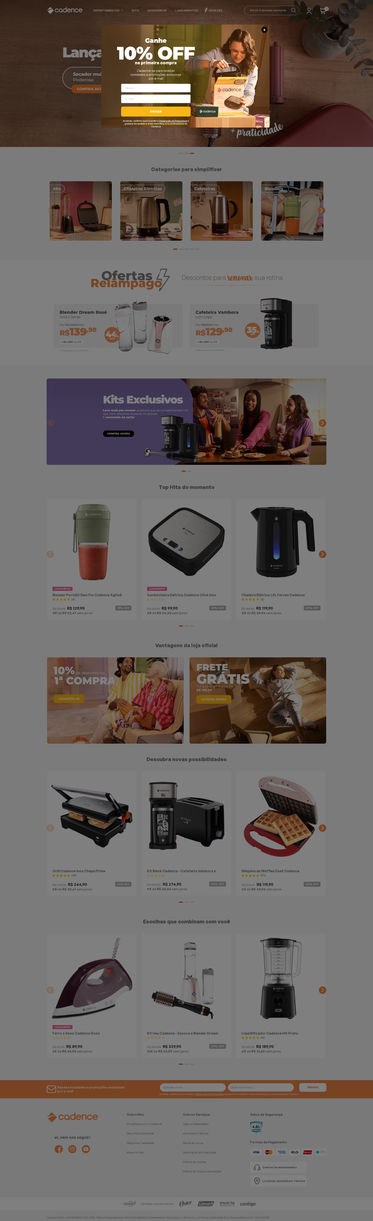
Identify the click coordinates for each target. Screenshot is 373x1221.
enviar (156, 111)
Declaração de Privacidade (173, 121)
